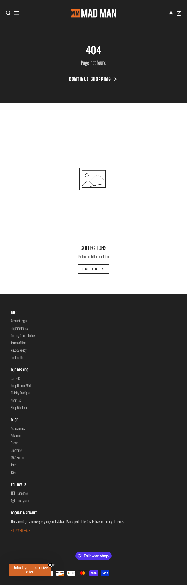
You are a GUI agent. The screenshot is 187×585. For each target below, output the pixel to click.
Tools (14, 472)
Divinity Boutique (20, 393)
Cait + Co (16, 378)
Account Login (19, 321)
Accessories (18, 428)
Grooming (16, 450)
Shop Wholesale (20, 407)
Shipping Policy (19, 328)
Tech (13, 465)
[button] (30, 570)
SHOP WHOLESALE (20, 530)
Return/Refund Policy (23, 335)
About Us (16, 400)
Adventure (16, 435)
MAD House (17, 457)
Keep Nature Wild (21, 385)
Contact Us (17, 357)
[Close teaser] (50, 565)
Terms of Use (18, 343)
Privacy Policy (19, 350)
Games (15, 443)
